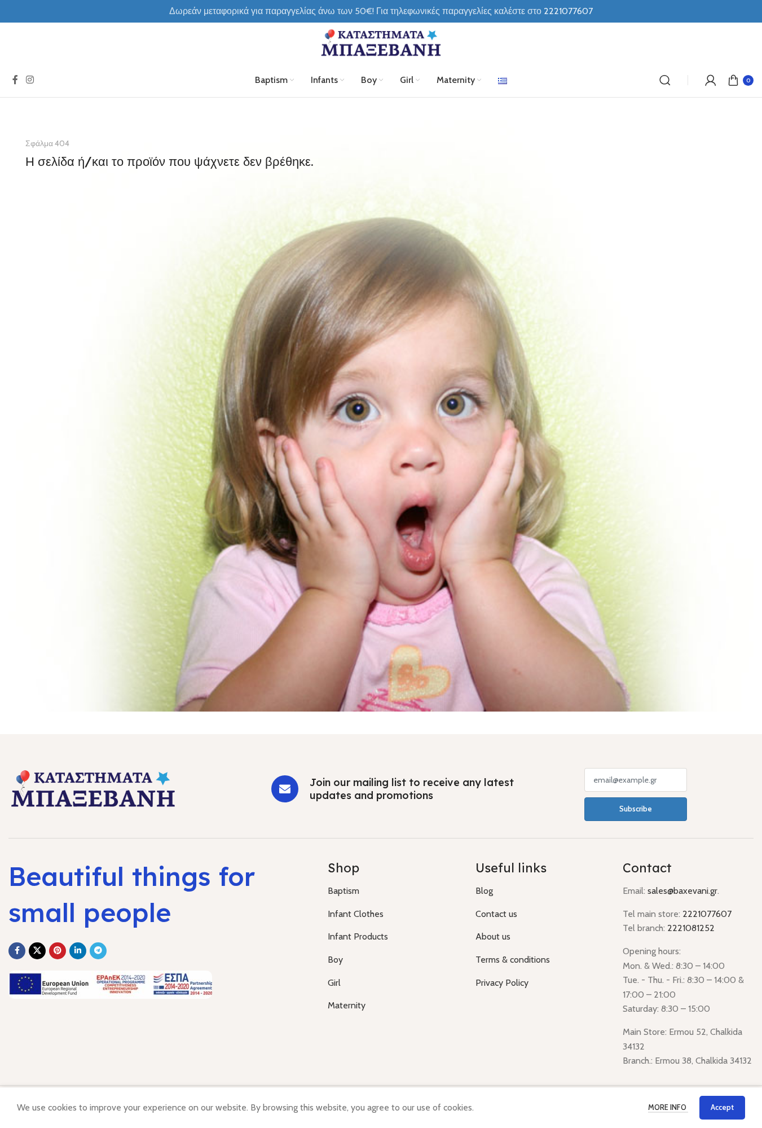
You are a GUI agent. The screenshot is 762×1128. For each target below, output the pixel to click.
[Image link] (93, 788)
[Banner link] (381, 416)
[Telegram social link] (98, 950)
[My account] (710, 80)
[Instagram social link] (29, 80)
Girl (334, 982)
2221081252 (691, 928)
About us (492, 936)
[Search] (665, 80)
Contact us (496, 913)
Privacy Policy (501, 982)
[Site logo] (381, 42)
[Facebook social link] (15, 80)
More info (668, 1107)
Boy (335, 959)
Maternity (346, 1005)
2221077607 (568, 11)
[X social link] (37, 950)
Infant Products (358, 936)
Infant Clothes (356, 913)
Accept (722, 1107)
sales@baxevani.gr (682, 890)
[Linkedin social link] (77, 950)
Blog (484, 890)
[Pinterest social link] (57, 950)
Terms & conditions (512, 959)
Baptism (343, 890)
